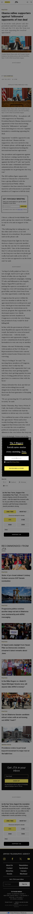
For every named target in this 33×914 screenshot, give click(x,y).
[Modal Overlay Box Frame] (16, 457)
